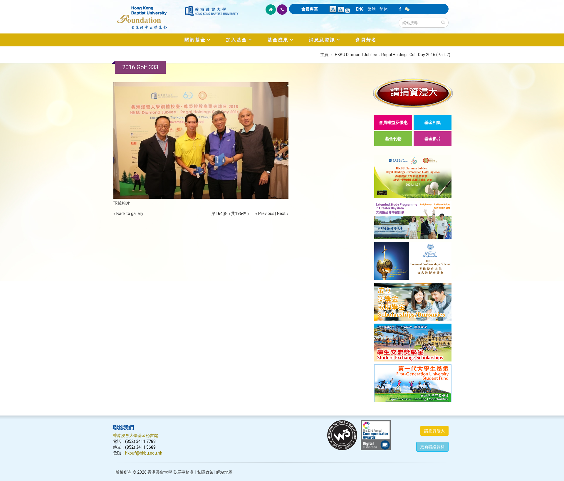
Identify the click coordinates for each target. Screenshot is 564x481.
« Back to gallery (128, 213)
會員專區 (309, 9)
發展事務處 (183, 472)
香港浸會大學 (159, 472)
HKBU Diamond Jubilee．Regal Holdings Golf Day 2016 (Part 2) (392, 54)
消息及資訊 (322, 40)
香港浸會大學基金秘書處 (135, 435)
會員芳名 (366, 40)
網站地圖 (224, 472)
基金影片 (432, 138)
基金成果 (277, 40)
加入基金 (236, 40)
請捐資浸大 (434, 430)
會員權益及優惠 (393, 122)
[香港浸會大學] (211, 11)
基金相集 (432, 122)
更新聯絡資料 (432, 446)
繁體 (371, 9)
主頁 (324, 54)
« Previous (264, 213)
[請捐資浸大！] (413, 93)
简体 (384, 9)
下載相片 (121, 203)
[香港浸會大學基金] (148, 14)
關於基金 (195, 40)
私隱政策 (205, 472)
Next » (282, 213)
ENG (360, 9)
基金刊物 (393, 138)
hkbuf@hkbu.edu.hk (143, 453)
